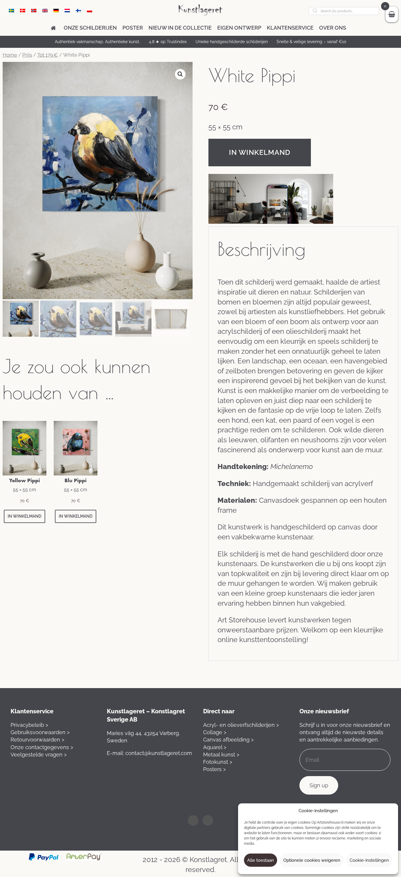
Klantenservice (290, 28)
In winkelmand (259, 152)
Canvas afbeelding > (228, 740)
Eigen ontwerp (239, 28)
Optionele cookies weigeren (311, 860)
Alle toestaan (260, 860)
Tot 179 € (47, 55)
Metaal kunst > (221, 754)
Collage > (214, 732)
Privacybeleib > (29, 725)
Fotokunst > (217, 762)
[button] (180, 74)
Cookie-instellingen (369, 860)
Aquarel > (214, 747)
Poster (132, 28)
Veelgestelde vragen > (39, 754)
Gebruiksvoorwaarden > (40, 732)
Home (10, 55)
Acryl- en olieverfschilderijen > (241, 725)
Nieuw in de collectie (180, 28)
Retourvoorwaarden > (37, 740)
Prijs (27, 55)
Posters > (214, 769)
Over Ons (332, 28)
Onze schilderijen (90, 28)
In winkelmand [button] (24, 516)
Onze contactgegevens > (42, 747)
